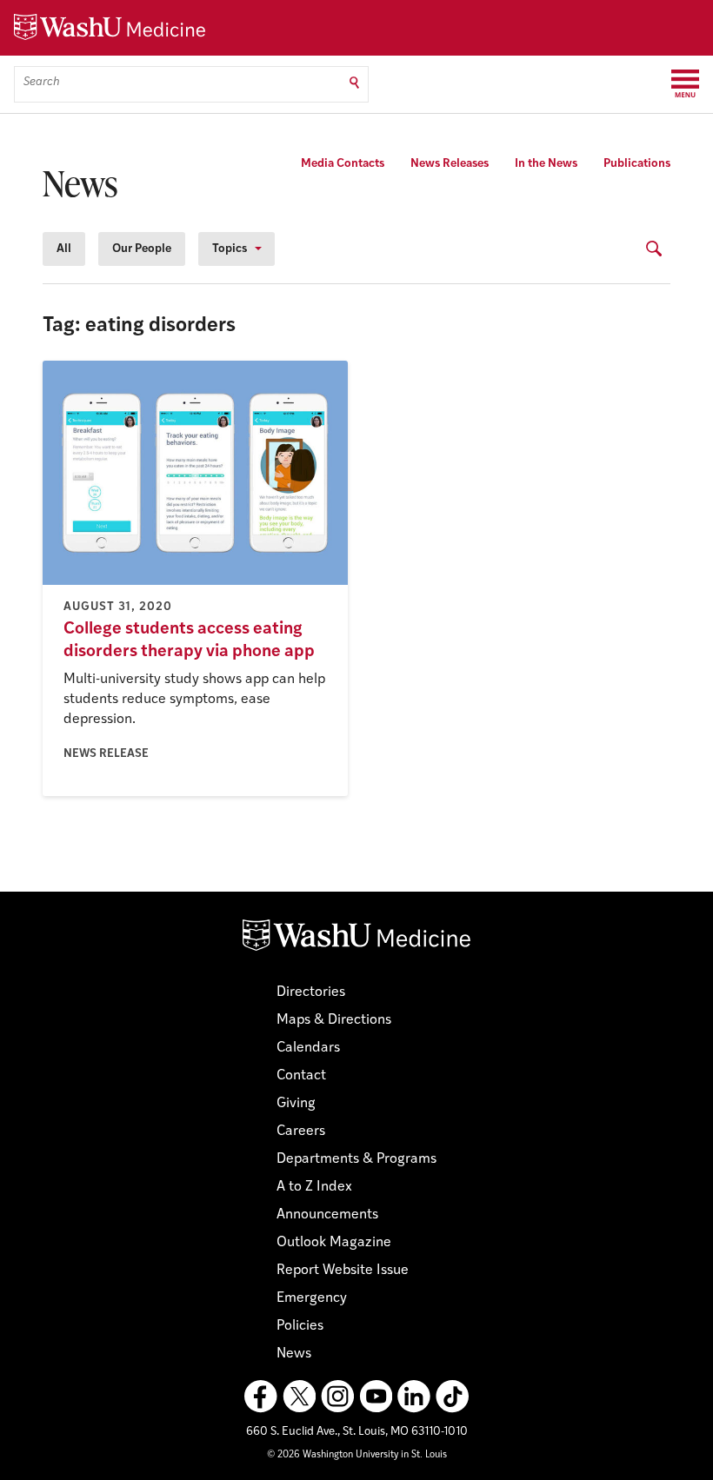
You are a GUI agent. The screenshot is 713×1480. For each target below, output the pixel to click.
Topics (229, 249)
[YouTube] (375, 1396)
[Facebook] (260, 1396)
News (294, 1354)
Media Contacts (342, 163)
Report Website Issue (343, 1271)
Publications (636, 163)
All (64, 249)
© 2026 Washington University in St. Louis (357, 1455)
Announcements (327, 1215)
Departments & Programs (356, 1159)
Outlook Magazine (334, 1243)
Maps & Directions (334, 1020)
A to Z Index (314, 1187)
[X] (299, 1396)
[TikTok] (452, 1396)
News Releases (449, 163)
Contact (301, 1076)
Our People (141, 249)
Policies (300, 1326)
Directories (311, 992)
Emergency (312, 1298)
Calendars (308, 1048)
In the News (546, 163)
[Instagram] (337, 1396)
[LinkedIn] (413, 1396)
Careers (301, 1131)
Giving (296, 1104)
